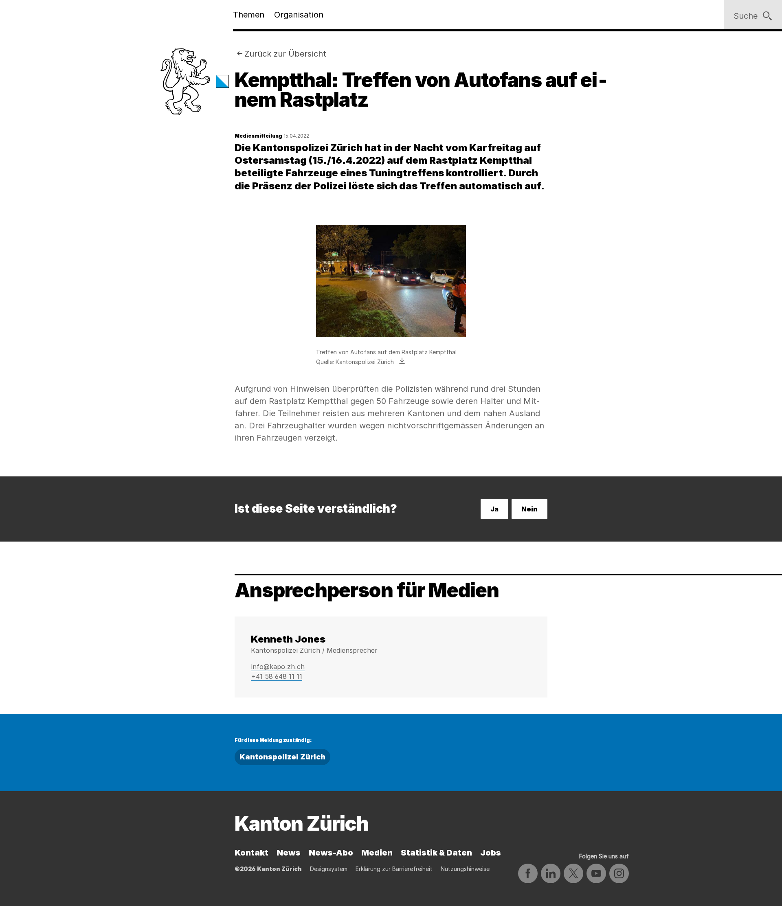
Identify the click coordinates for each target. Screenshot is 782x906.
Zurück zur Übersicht (285, 54)
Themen (248, 15)
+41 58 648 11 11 (276, 676)
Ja (494, 509)
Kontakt (251, 853)
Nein (529, 509)
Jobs (490, 853)
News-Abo (331, 853)
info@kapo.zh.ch (278, 666)
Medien (377, 853)
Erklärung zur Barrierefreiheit (394, 868)
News (289, 853)
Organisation (298, 15)
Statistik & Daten (436, 853)
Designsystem (328, 868)
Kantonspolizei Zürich (282, 756)
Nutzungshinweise (465, 868)
